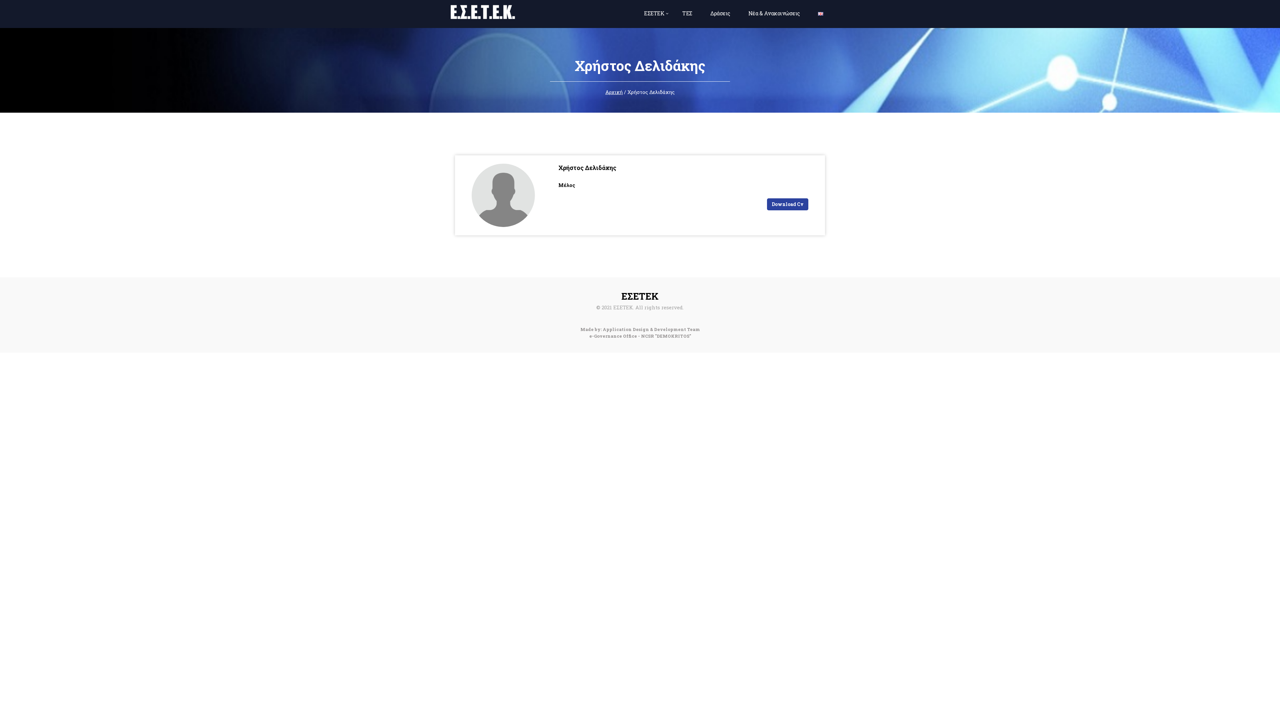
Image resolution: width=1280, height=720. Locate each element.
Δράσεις (720, 13)
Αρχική (614, 92)
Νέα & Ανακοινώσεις (774, 13)
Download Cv (788, 204)
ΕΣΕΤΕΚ (654, 13)
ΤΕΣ (687, 13)
